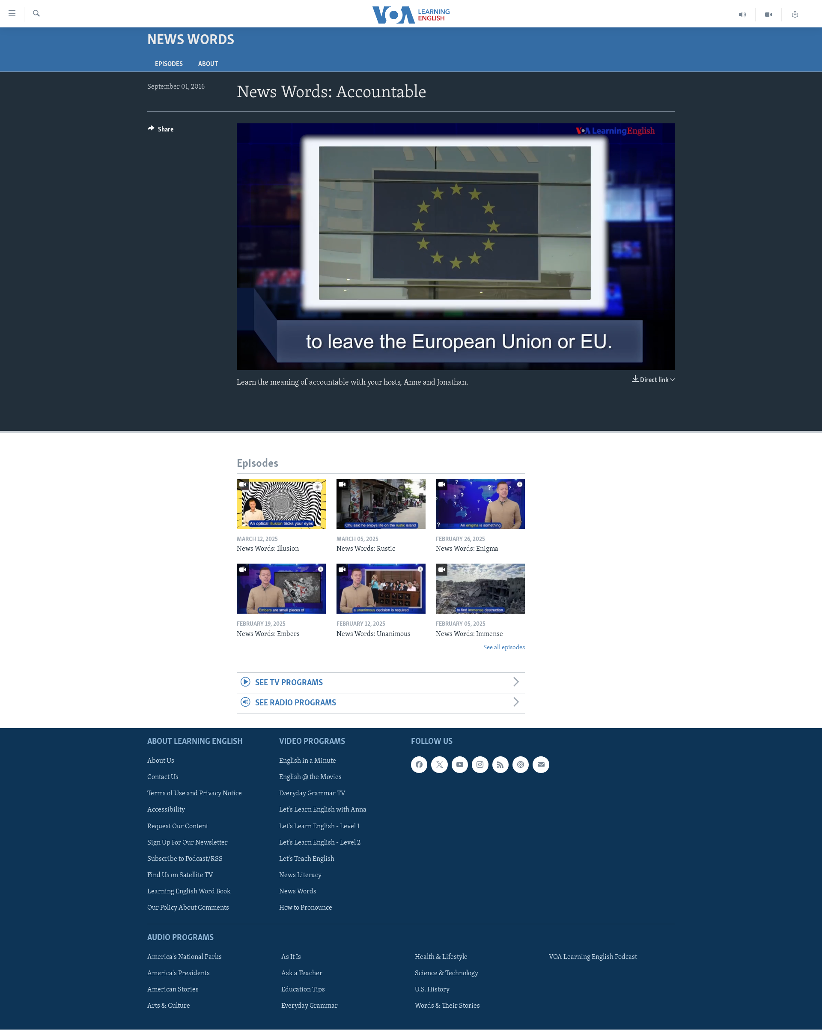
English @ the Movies (310, 777)
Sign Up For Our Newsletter (187, 842)
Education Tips (303, 989)
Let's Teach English (306, 859)
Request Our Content (177, 826)
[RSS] (500, 765)
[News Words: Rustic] (381, 504)
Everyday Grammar (309, 1006)
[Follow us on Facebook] (419, 765)
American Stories (173, 989)
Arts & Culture (168, 1006)
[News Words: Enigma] (480, 504)
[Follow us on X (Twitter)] (439, 765)
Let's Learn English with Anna (322, 810)
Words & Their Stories (447, 1006)
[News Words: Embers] (281, 589)
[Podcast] (520, 765)
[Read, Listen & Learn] (795, 14)
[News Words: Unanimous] (381, 589)
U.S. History (432, 989)
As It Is (291, 957)
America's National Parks (184, 957)
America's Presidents (178, 973)
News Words (297, 891)
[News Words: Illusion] (281, 504)
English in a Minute (307, 761)
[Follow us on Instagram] (480, 765)
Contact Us (163, 777)
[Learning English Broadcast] (743, 14)
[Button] (160, 131)
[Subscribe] (541, 765)
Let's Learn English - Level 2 (319, 842)
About (208, 64)
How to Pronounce (305, 908)
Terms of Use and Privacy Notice (194, 794)
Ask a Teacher (301, 973)
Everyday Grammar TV (312, 794)
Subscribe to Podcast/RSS (185, 859)
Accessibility (166, 810)
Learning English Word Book (189, 891)
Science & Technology (446, 973)
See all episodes (504, 648)
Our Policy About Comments (188, 908)
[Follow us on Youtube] (460, 765)
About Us (160, 761)
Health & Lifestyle (441, 957)
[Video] (769, 14)
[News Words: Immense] (480, 589)
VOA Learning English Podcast (593, 957)
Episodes (169, 64)
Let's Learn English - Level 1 (319, 826)
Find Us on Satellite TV (180, 875)
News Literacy (300, 875)
